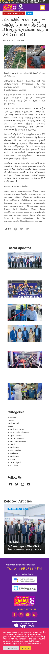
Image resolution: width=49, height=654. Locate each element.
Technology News (19, 441)
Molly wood (13, 423)
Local (12, 459)
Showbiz (12, 444)
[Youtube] (29, 484)
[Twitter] (17, 484)
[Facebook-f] (15, 615)
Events (11, 420)
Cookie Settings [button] (11, 648)
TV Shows (14, 465)
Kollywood (15, 456)
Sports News (16, 435)
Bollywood (15, 447)
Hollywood (15, 453)
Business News (17, 429)
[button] (42, 7)
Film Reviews (16, 450)
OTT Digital (15, 462)
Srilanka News (17, 438)
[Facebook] (11, 484)
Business (12, 417)
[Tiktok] (35, 615)
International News (13, 13)
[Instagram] (23, 484)
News (29, 13)
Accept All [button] (26, 648)
